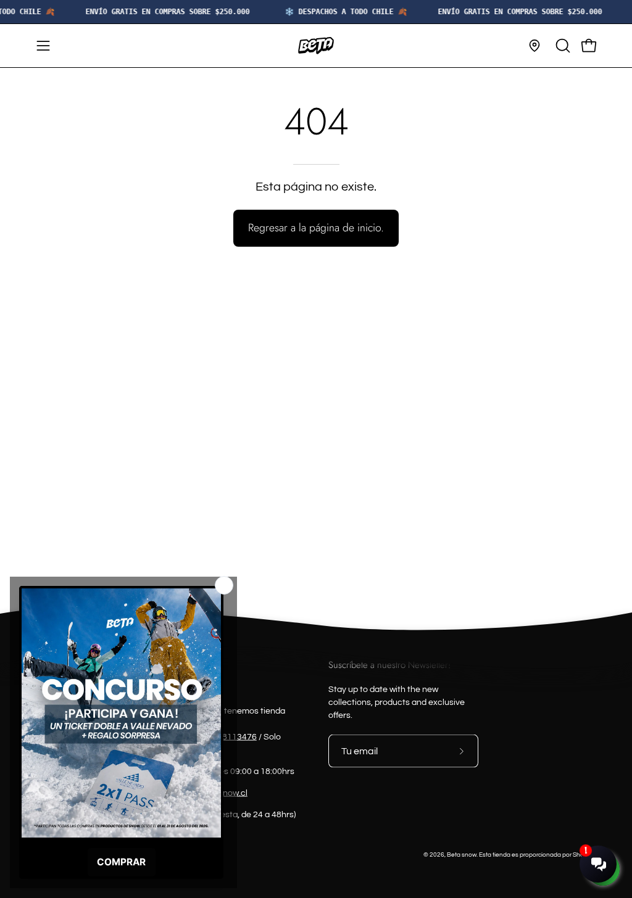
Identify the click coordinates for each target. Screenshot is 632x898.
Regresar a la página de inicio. (316, 228)
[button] (561, 45)
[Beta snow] (316, 45)
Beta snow (461, 855)
